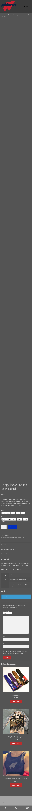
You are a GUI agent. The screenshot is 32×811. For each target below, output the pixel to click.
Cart (24, 807)
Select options (16, 701)
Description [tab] (4, 545)
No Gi (15, 537)
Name (5, 636)
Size (2, 517)
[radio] (4, 513)
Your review (6, 615)
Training (9, 15)
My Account (5, 808)
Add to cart (12, 527)
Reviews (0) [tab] (4, 554)
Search (16, 808)
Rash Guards (21, 537)
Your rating (6, 611)
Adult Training (15, 15)
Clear (5, 521)
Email (5, 644)
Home (4, 15)
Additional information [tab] (7, 549)
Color (2, 510)
